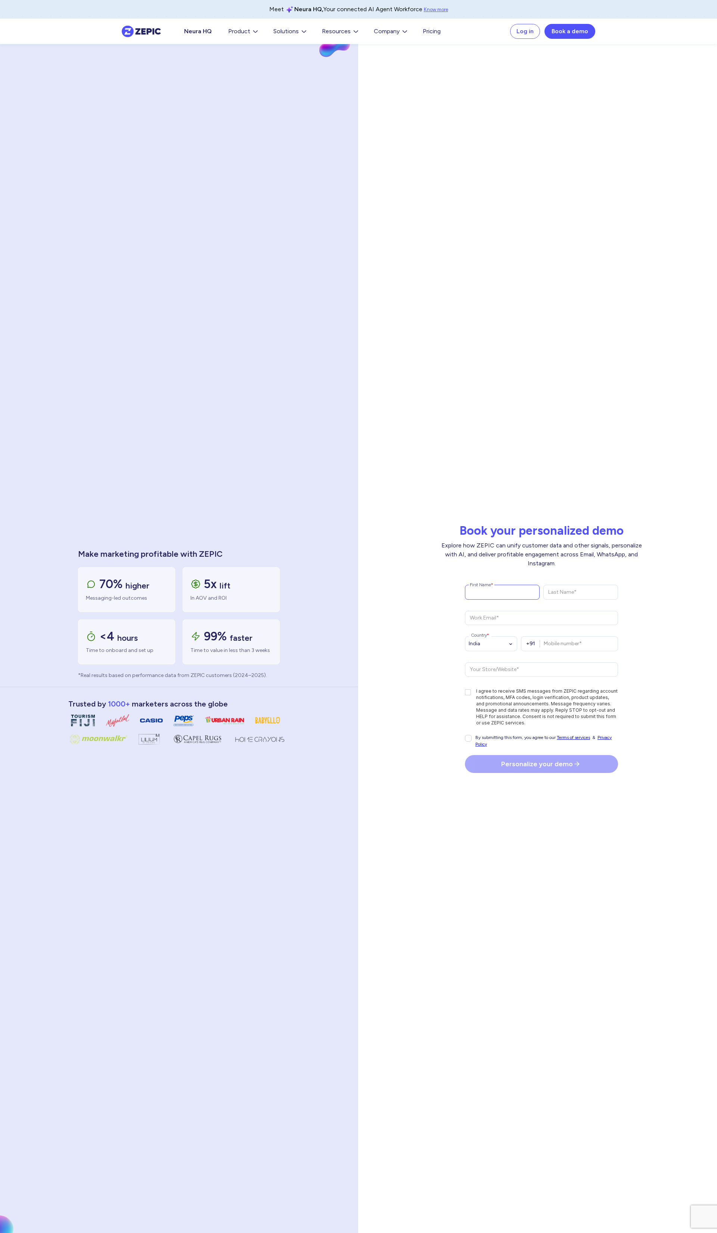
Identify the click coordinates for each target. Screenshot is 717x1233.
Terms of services (573, 737)
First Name (480, 584)
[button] (242, 31)
